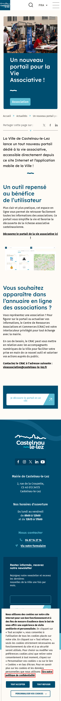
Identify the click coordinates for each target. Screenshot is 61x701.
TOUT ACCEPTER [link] (18, 684)
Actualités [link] (21, 116)
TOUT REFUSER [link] (43, 684)
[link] (5, 5)
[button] (56, 5)
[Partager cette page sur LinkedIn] (56, 125)
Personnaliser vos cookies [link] (29, 693)
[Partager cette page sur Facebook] (50, 125)
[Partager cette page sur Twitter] (44, 125)
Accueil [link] (7, 116)
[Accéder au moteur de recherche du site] (31, 5)
